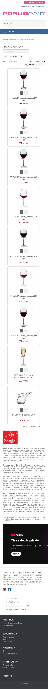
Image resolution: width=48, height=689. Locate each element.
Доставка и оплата (10, 653)
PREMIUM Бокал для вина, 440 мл (23, 218)
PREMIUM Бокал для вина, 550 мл (23, 297)
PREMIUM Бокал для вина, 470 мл (23, 257)
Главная (6, 39)
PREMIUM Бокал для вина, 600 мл (23, 337)
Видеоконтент (8, 625)
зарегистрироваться (36, 6)
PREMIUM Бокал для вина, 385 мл (23, 178)
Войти (23, 6)
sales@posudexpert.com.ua (16, 610)
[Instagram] (4, 589)
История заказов (9, 667)
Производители (16, 39)
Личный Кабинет (9, 665)
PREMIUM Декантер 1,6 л (23, 415)
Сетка (15, 61)
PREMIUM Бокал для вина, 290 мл (23, 99)
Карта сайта (7, 642)
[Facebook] (9, 589)
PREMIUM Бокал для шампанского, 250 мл (23, 376)
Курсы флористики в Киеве (13, 623)
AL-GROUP (36, 572)
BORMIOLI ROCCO (30, 39)
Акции (5, 639)
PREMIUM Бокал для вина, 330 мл (23, 138)
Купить (21, 93)
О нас (5, 651)
